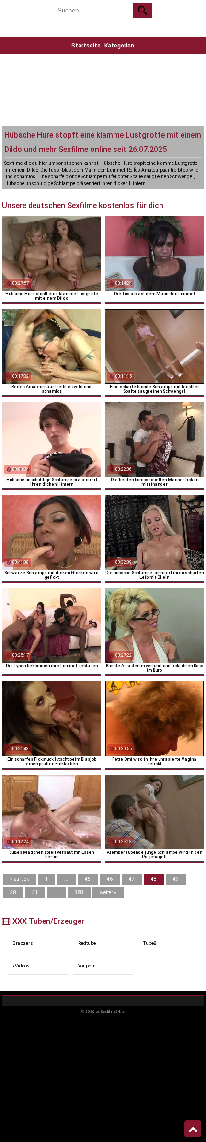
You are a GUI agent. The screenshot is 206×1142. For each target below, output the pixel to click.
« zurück (19, 879)
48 (154, 879)
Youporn (87, 965)
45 (88, 879)
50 (13, 892)
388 (79, 892)
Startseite (86, 45)
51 (35, 892)
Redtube (87, 943)
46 (110, 879)
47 (132, 879)
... (66, 879)
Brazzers (22, 943)
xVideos (21, 965)
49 (176, 879)
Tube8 (150, 943)
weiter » (108, 892)
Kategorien (119, 45)
